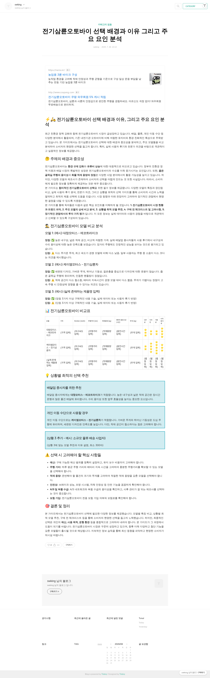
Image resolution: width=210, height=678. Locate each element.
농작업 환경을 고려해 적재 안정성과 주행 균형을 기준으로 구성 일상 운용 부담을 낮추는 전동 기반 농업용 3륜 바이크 (94, 80)
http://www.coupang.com (61, 92)
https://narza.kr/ (56, 70)
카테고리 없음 (105, 24)
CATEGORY (191, 6)
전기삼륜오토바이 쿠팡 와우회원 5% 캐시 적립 (77, 97)
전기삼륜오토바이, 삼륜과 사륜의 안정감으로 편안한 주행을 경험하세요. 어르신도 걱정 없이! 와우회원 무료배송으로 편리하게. (104, 103)
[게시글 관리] (58, 545)
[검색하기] (178, 6)
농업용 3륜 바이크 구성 (62, 74)
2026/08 (119, 644)
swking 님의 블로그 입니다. (60, 585)
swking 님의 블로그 (59, 581)
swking (18, 4)
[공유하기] (54, 545)
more (100, 644)
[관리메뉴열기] (204, 5)
